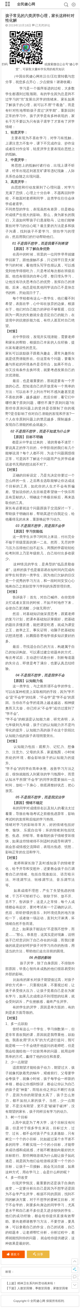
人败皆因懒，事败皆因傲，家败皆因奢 (42, 1288)
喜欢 (15, 1254)
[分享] (74, 1269)
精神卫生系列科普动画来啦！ (36, 1283)
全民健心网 (26, 4)
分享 (40, 1254)
